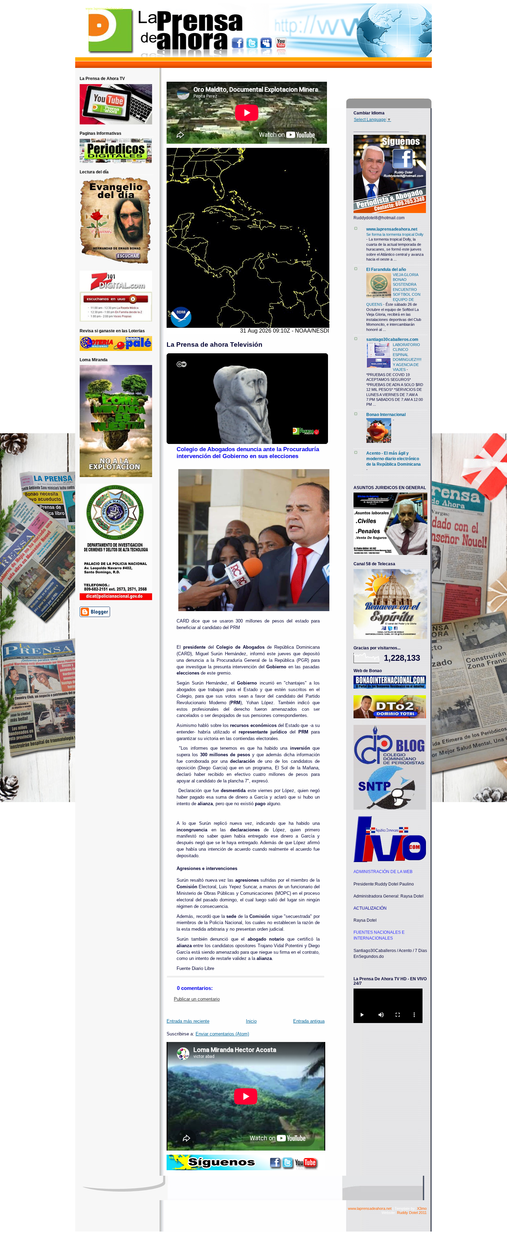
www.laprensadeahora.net (104, 8)
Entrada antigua (309, 1021)
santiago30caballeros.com (392, 339)
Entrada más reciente (188, 1021)
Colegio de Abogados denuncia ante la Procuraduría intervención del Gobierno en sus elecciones (248, 452)
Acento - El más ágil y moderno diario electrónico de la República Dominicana (393, 458)
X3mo (422, 1208)
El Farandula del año (386, 269)
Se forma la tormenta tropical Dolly (395, 234)
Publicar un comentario (197, 999)
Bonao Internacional (386, 414)
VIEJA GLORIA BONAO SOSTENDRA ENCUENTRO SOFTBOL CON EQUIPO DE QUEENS (393, 290)
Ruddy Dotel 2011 (412, 1213)
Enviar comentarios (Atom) (222, 1034)
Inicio (251, 1021)
